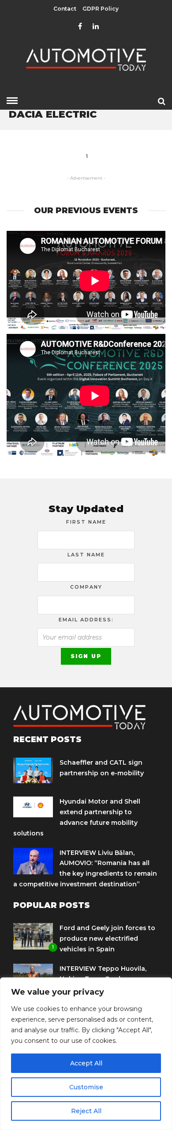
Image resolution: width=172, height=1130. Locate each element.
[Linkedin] (96, 26)
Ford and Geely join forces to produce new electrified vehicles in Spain (107, 938)
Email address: (86, 620)
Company (86, 587)
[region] (86, 1053)
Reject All (86, 1111)
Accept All (86, 1063)
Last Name (86, 555)
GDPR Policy (100, 8)
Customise (86, 1087)
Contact (64, 8)
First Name (86, 522)
